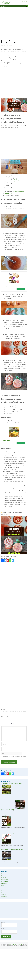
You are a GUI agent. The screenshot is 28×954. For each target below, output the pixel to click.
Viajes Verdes (4, 896)
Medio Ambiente (4, 879)
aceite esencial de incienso (19, 182)
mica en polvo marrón (18, 191)
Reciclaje (3, 887)
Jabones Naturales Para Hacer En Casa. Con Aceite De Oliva (13, 439)
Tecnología (3, 892)
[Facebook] (2, 560)
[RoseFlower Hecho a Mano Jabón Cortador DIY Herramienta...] (14, 278)
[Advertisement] (14, 24)
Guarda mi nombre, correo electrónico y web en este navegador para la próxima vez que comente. (14, 756)
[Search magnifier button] (27, 6)
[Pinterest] (8, 560)
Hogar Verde (3, 877)
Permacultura (4, 883)
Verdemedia (3, 894)
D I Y (2, 875)
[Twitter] (5, 560)
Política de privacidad (19, 944)
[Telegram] (13, 560)
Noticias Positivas (5, 881)
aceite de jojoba (17, 180)
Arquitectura (3, 873)
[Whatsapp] (10, 560)
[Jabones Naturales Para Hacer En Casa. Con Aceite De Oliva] (14, 432)
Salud (4, 709)
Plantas (2, 885)
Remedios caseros (5, 889)
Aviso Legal (11, 944)
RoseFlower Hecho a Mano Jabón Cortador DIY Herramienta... (14, 285)
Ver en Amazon (21, 289)
